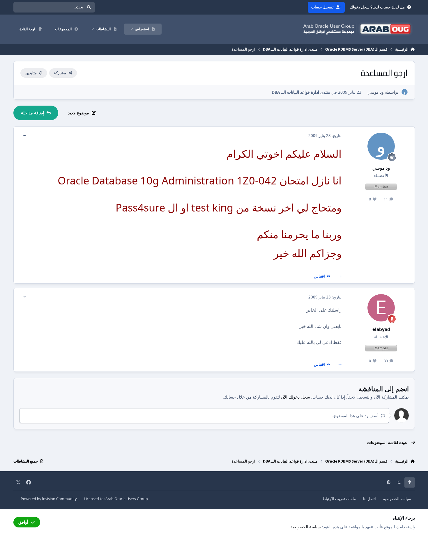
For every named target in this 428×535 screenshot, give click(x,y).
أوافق (23, 522)
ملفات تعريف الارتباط (339, 498)
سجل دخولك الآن (295, 397)
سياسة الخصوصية (397, 498)
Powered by (49, 498)
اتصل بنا (369, 498)
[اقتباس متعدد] (339, 276)
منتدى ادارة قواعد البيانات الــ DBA (301, 92)
